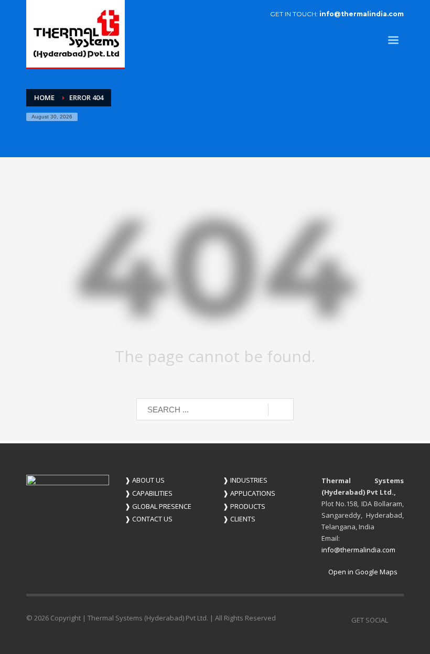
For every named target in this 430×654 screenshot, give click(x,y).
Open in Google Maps (362, 571)
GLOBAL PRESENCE (158, 506)
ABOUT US (145, 480)
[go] (281, 410)
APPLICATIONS (249, 493)
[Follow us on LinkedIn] (396, 620)
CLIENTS (239, 519)
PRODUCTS (244, 506)
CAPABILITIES (149, 493)
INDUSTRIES (245, 480)
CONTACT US (149, 519)
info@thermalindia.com (361, 14)
